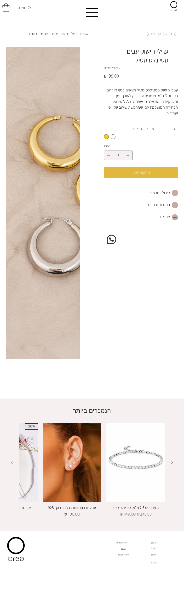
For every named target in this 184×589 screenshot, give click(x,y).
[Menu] (92, 13)
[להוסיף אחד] (128, 155)
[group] (92, 470)
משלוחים (153, 562)
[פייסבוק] (121, 233)
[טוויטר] (128, 233)
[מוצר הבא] (12, 462)
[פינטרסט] (124, 233)
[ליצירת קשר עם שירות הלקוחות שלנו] (111, 239)
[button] (6, 7)
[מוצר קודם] (172, 462)
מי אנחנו (153, 542)
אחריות (153, 554)
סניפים (153, 548)
